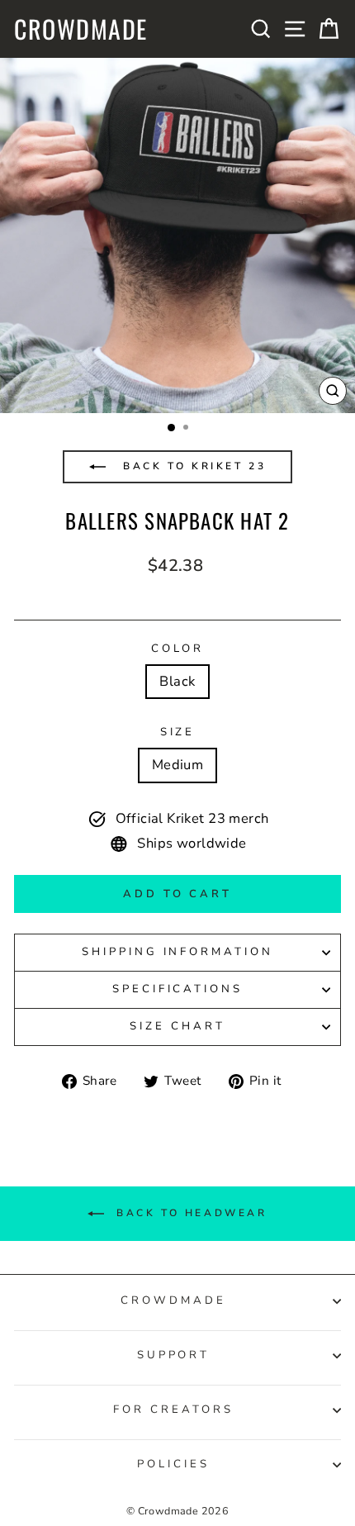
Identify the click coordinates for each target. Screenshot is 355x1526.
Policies (173, 1464)
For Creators (173, 1409)
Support (174, 1355)
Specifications (178, 989)
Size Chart (177, 1026)
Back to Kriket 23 (192, 466)
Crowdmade (81, 29)
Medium (177, 764)
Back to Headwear (189, 1212)
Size (178, 732)
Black (177, 681)
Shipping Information (178, 951)
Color (178, 648)
